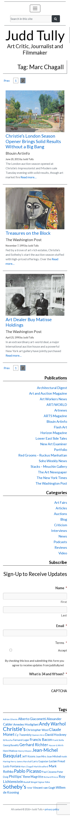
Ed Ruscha (8, 740)
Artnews (60, 410)
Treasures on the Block (28, 233)
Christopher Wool (37, 730)
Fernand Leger (21, 739)
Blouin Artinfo (56, 421)
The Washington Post (51, 483)
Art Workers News (53, 399)
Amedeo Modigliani (25, 724)
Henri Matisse (10, 750)
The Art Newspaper (52, 472)
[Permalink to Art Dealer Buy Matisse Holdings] (35, 314)
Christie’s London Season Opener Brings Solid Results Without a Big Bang (33, 141)
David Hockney (55, 735)
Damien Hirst (38, 735)
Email (61, 626)
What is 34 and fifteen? (48, 674)
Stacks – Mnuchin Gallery (49, 466)
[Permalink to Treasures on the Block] (35, 228)
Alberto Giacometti (32, 719)
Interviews (59, 530)
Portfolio (60, 449)
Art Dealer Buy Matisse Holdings (29, 322)
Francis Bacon (41, 739)
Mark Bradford (41, 766)
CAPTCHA (59, 691)
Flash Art (60, 427)
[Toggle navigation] (35, 8)
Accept (62, 650)
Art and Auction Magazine (48, 393)
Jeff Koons (28, 756)
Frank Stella (58, 740)
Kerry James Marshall (21, 761)
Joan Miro (41, 756)
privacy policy (52, 809)
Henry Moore (25, 751)
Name (61, 588)
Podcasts (60, 542)
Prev (7, 80)
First (64, 601)
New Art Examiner (53, 444)
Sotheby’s (14, 786)
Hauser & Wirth (56, 745)
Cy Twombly (23, 734)
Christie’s (14, 729)
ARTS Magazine (55, 416)
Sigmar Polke (44, 782)
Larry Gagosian (40, 761)
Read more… (29, 177)
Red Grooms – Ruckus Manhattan (42, 455)
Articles (61, 508)
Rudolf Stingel (31, 782)
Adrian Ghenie (10, 719)
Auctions (60, 514)
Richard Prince (51, 777)
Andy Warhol (52, 723)
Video (62, 553)
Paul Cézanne (49, 771)
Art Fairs (60, 502)
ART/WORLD (56, 405)
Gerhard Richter (33, 744)
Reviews (61, 547)
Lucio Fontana (11, 766)
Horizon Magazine (53, 433)
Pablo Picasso (27, 771)
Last (64, 615)
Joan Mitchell (54, 756)
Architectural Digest (52, 388)
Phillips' (15, 776)
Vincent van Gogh (44, 787)
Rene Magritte (33, 777)
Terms (61, 643)
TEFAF (29, 788)
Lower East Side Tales (51, 438)
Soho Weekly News (53, 461)
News (62, 536)
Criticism (60, 525)
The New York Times (52, 478)
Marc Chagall (27, 766)
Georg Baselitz (11, 745)
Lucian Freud (57, 761)
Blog (63, 519)
